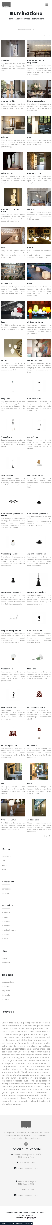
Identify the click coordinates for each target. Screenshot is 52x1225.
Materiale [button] (8, 905)
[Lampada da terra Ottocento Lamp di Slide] (13, 807)
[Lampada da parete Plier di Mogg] (13, 235)
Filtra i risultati (25, 29)
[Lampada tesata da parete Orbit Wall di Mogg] (13, 125)
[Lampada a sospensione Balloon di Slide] (13, 348)
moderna (6, 962)
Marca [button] (6, 849)
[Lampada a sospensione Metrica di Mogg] (39, 197)
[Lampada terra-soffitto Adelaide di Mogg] (13, 48)
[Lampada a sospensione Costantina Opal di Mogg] (39, 48)
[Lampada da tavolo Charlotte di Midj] (39, 618)
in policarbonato (9, 930)
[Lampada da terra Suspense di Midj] (13, 463)
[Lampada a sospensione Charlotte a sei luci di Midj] (13, 501)
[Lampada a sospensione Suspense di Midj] (13, 618)
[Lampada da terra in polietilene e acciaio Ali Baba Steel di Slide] (39, 807)
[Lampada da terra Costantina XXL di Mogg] (13, 89)
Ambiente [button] (8, 881)
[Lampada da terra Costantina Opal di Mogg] (39, 161)
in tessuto (6, 934)
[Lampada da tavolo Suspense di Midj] (13, 695)
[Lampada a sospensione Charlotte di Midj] (39, 501)
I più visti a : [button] (8, 1011)
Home (10, 18)
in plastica (6, 926)
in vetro (5, 939)
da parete (6, 991)
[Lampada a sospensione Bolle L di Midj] (13, 733)
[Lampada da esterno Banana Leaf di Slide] (13, 271)
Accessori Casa (22, 18)
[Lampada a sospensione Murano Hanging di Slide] (39, 348)
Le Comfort (6, 856)
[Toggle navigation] (47, 4)
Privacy (4, 1223)
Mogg (4, 865)
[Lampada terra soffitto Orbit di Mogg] (39, 771)
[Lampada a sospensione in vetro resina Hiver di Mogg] (39, 89)
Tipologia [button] (7, 975)
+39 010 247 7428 (27, 1163)
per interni (6, 893)
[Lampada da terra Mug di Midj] (13, 386)
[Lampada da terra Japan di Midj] (39, 425)
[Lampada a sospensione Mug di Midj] (39, 463)
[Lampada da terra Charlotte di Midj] (39, 386)
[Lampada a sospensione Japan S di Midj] (39, 580)
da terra (5, 999)
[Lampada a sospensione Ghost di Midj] (13, 541)
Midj (3, 861)
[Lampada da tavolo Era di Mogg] (13, 771)
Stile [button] (4, 951)
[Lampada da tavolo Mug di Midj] (39, 656)
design (4, 958)
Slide (4, 869)
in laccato (6, 912)
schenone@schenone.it (28, 1168)
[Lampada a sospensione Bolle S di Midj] (39, 695)
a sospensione (8, 982)
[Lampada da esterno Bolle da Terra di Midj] (39, 733)
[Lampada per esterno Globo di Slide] (39, 235)
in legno (5, 917)
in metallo (6, 921)
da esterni (6, 986)
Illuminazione (38, 18)
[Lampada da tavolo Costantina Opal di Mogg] (13, 197)
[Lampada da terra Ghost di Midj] (13, 425)
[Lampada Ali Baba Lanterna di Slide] (39, 310)
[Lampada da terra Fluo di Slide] (39, 125)
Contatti (29, 1215)
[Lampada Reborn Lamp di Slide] (13, 161)
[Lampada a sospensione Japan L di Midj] (39, 541)
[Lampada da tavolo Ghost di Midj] (13, 656)
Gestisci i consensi (24, 1223)
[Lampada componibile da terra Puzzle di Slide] (13, 310)
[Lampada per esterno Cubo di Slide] (39, 271)
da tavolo (6, 995)
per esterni (6, 889)
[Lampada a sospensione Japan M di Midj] (13, 580)
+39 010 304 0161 (27, 1189)
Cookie (11, 1223)
